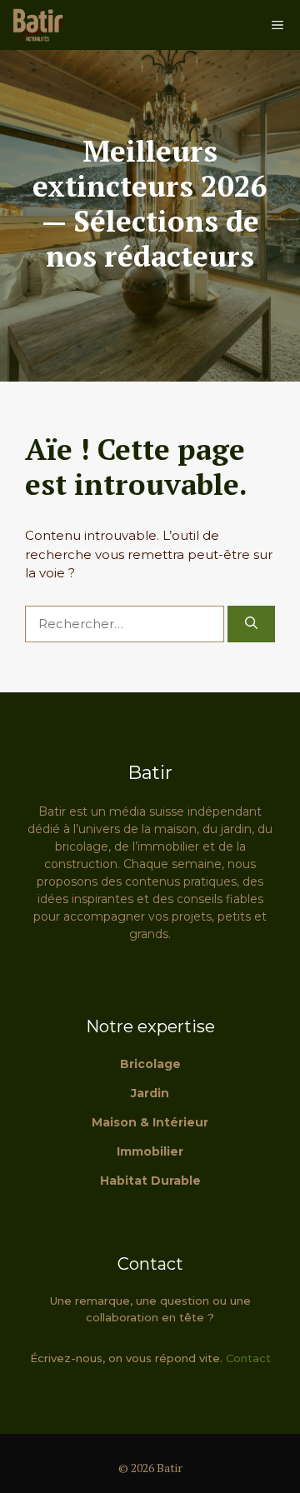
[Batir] (37, 25)
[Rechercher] (251, 624)
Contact (248, 1358)
